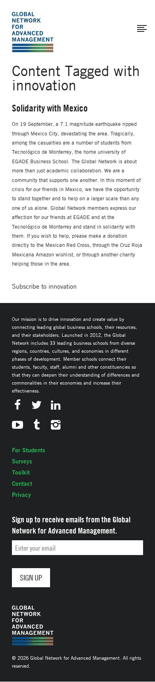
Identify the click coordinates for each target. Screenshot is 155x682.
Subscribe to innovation (44, 286)
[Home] (32, 32)
